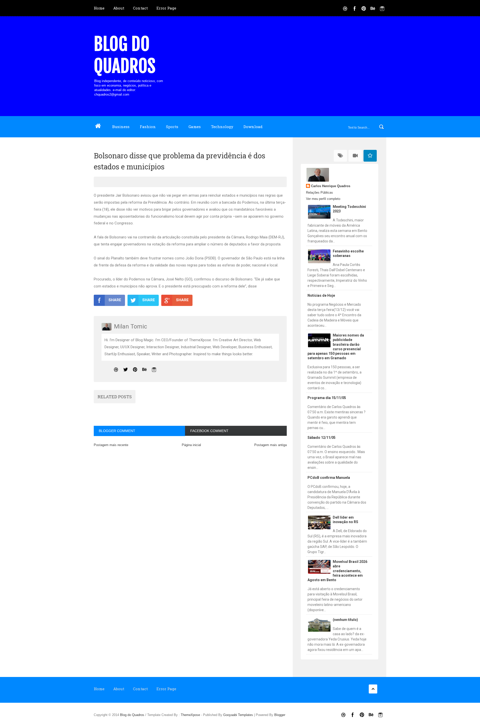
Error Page (166, 8)
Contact (140, 8)
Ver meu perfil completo (323, 199)
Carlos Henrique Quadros (330, 186)
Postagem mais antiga (270, 445)
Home (99, 8)
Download (253, 126)
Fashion (148, 126)
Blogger (279, 715)
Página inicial (191, 445)
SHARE (114, 300)
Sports (172, 126)
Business (121, 126)
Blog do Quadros (125, 55)
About (118, 8)
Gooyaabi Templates (238, 715)
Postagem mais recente (111, 445)
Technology (222, 126)
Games (194, 126)
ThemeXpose (190, 715)
